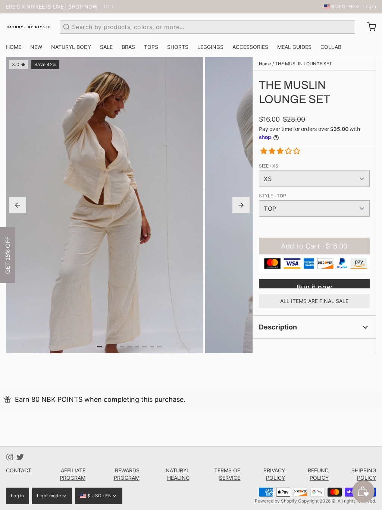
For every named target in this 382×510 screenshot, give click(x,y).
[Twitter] (20, 457)
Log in (369, 6)
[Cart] (368, 26)
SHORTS (177, 47)
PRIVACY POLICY (274, 474)
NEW (36, 47)
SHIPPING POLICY (363, 474)
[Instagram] (9, 457)
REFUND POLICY (318, 474)
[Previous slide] (17, 205)
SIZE (268, 166)
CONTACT (18, 470)
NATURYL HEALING (178, 474)
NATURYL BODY (71, 47)
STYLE (272, 195)
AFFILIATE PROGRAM (72, 474)
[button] (277, 151)
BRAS (128, 47)
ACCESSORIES (250, 47)
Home (265, 63)
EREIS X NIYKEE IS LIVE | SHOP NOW (51, 6)
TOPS (151, 47)
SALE (106, 47)
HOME (13, 47)
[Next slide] (241, 205)
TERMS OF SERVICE (227, 474)
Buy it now (314, 285)
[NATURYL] (28, 26)
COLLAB (330, 47)
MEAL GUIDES (294, 47)
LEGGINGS (210, 47)
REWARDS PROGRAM (127, 474)
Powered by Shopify (276, 501)
